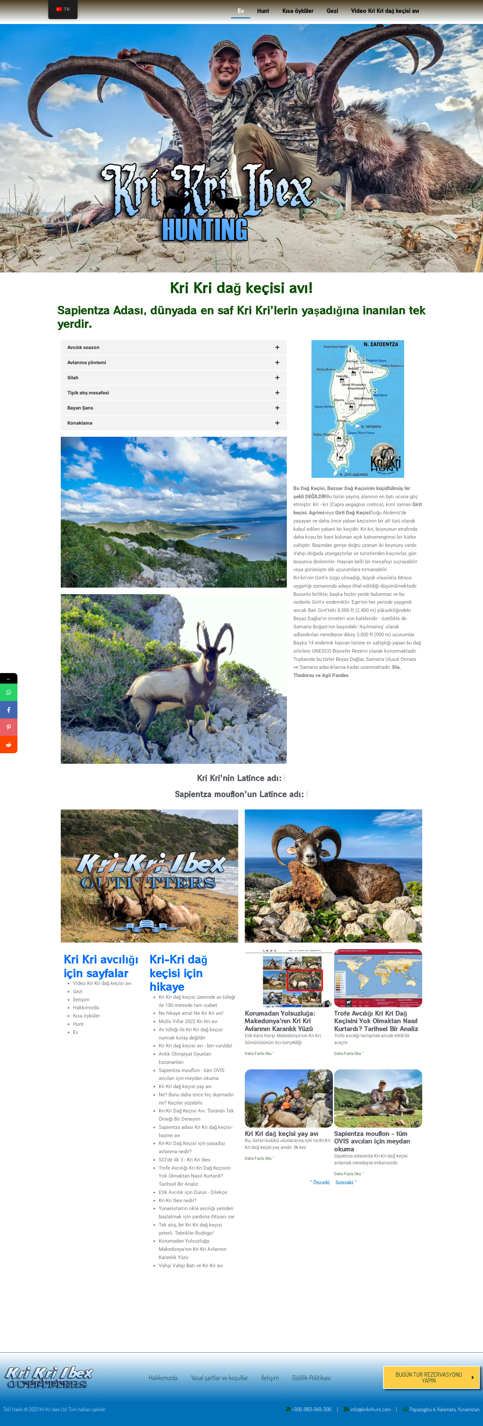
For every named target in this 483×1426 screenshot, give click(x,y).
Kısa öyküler (297, 10)
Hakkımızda (86, 1008)
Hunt (263, 10)
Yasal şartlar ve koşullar (219, 1377)
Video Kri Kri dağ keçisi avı (385, 10)
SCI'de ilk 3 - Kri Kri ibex (184, 1160)
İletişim (81, 1000)
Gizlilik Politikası (311, 1377)
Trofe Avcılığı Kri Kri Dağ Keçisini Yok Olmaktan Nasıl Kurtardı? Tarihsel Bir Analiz (195, 1176)
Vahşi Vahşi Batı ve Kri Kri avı (191, 1266)
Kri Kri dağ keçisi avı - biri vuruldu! (195, 1046)
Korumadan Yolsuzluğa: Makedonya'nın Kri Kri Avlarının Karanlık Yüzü (192, 1249)
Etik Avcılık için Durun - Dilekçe (193, 1192)
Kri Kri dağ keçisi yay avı (185, 1086)
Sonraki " (346, 1182)
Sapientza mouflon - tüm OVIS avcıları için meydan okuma (372, 1141)
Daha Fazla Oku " (259, 1053)
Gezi (332, 10)
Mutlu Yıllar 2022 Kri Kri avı (188, 1021)
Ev (241, 10)
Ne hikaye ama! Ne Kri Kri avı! (191, 1013)
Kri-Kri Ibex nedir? (177, 1201)
